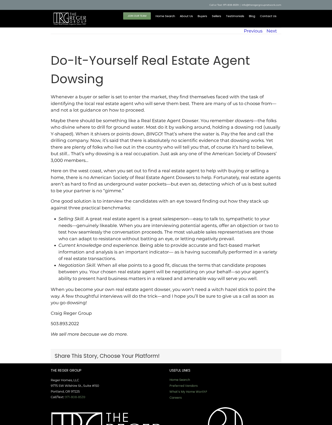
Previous (253, 31)
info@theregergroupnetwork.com (261, 4)
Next (271, 31)
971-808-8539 (75, 397)
